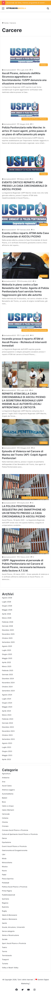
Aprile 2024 (6, 711)
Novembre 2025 (8, 634)
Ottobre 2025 (7, 638)
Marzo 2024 (6, 715)
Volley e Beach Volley (10, 968)
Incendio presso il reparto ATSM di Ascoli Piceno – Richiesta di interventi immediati (24, 342)
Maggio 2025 (7, 658)
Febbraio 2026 (7, 622)
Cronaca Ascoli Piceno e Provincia (15, 830)
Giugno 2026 (7, 606)
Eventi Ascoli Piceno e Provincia (14, 846)
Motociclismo (7, 862)
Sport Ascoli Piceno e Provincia (14, 943)
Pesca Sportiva (7, 879)
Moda (4, 858)
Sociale (4, 939)
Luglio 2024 (6, 699)
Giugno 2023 (7, 751)
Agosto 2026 (7, 598)
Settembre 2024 (8, 691)
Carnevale (6, 814)
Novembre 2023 (8, 731)
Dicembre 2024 (8, 679)
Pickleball (5, 883)
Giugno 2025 (7, 654)
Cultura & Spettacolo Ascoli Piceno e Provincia (20, 834)
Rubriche (5, 907)
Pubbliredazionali (8, 895)
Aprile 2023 (6, 759)
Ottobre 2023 (7, 735)
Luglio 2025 (6, 650)
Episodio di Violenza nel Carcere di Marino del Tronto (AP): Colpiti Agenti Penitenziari (24, 455)
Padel (4, 875)
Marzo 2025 (6, 666)
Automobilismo (7, 794)
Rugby (4, 911)
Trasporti (5, 959)
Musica (4, 867)
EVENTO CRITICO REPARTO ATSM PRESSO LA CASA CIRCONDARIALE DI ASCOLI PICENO (24, 186)
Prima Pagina (7, 891)
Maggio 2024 (7, 707)
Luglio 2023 (6, 747)
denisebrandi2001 (10, 70)
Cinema (5, 822)
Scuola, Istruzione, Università (13, 927)
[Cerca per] (48, 9)
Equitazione (6, 842)
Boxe (4, 802)
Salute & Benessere (9, 915)
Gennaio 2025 (7, 674)
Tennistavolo (7, 955)
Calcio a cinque (8, 806)
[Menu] (3, 9)
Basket (4, 798)
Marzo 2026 (6, 618)
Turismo (5, 964)
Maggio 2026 (7, 610)
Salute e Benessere (9, 919)
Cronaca (5, 826)
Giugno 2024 (7, 703)
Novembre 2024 (8, 683)
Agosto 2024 (7, 695)
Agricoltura (6, 774)
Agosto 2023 (7, 743)
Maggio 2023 (7, 755)
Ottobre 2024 (7, 687)
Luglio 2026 (6, 602)
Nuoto (4, 871)
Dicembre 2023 (8, 727)
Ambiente (5, 778)
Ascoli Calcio (7, 786)
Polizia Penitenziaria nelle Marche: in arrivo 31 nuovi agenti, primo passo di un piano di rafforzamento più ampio (24, 131)
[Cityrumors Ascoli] (16, 8)
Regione (5, 903)
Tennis (4, 951)
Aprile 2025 (6, 662)
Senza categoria (8, 931)
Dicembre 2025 (8, 630)
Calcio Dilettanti (8, 810)
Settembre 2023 (8, 739)
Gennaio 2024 (7, 723)
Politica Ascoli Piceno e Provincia (14, 887)
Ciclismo (5, 818)
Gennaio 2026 (7, 626)
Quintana (5, 899)
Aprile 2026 (6, 614)
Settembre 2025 (8, 642)
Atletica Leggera (8, 790)
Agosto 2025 (7, 646)
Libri (3, 854)
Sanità (4, 923)
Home (6, 23)
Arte (3, 782)
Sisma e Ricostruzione (10, 935)
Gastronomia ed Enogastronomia (14, 850)
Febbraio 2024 (7, 719)
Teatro (4, 947)
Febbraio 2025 (7, 670)
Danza (4, 838)
